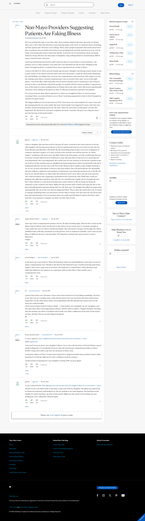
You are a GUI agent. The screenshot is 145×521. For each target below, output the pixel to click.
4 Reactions (43, 321)
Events (81, 13)
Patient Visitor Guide (59, 456)
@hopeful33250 (47, 335)
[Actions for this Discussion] (100, 117)
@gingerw (45, 219)
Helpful (31, 119)
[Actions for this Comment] (100, 202)
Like (26, 119)
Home (38, 13)
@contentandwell (34, 291)
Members (92, 13)
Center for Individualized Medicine (63, 448)
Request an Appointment (107, 488)
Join (121, 5)
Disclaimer (12, 464)
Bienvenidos (121, 267)
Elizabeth (34, 38)
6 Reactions (43, 243)
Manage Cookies (33, 507)
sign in (49, 415)
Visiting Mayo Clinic (116, 53)
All (132, 21)
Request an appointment (121, 132)
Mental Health (114, 26)
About (11, 444)
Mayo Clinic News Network (105, 444)
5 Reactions (43, 117)
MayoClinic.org (13, 496)
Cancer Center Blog (58, 444)
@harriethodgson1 (43, 257)
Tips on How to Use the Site (121, 219)
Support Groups (51, 13)
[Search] (46, 4)
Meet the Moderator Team (17, 452)
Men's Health (113, 61)
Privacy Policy (24, 507)
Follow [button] (130, 26)
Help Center (105, 13)
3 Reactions (43, 365)
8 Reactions (43, 202)
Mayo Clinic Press (58, 452)
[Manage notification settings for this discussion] (97, 117)
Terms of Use (13, 507)
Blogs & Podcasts (67, 13)
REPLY (27, 208)
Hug (37, 119)
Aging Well (113, 44)
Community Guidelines (15, 460)
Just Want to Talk (17, 21)
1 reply (27, 211)
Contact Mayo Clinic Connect (17, 472)
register (57, 415)
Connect (17, 3)
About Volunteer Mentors (16, 456)
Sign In (130, 5)
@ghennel (35, 140)
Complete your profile (121, 240)
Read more (121, 203)
